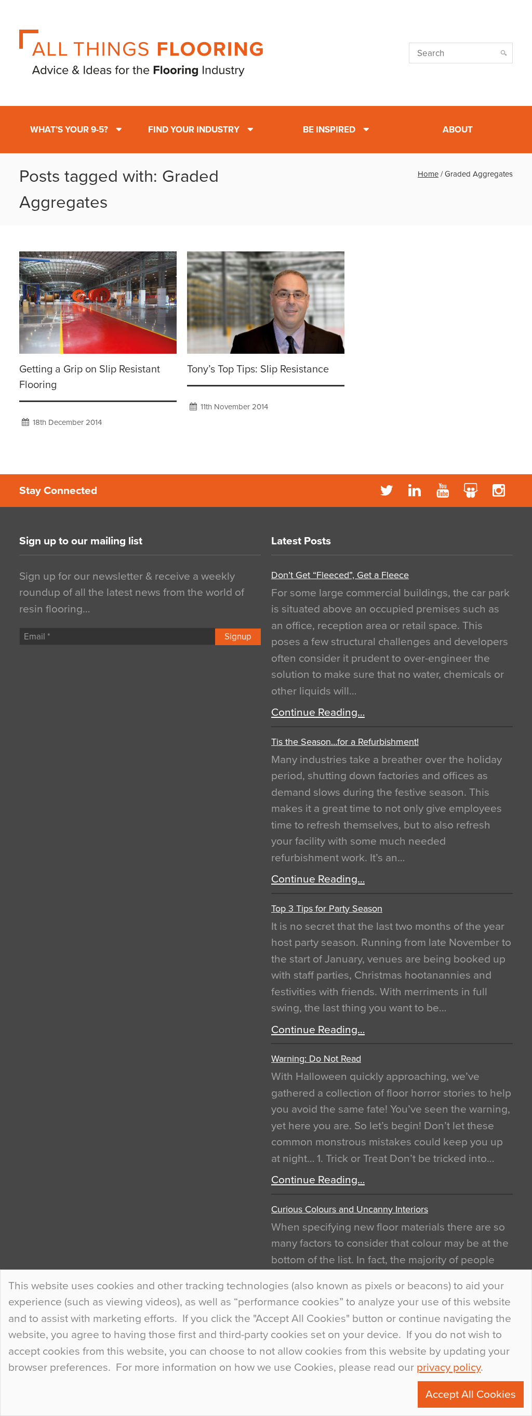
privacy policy (449, 1367)
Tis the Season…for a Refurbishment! (345, 741)
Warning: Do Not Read (316, 1058)
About (458, 129)
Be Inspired (329, 129)
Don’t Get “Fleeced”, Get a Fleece (340, 575)
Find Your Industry (194, 129)
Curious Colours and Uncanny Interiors (349, 1209)
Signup (237, 636)
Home (428, 174)
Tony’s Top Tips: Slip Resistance (258, 369)
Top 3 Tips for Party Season (326, 908)
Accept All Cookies (470, 1394)
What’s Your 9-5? (69, 129)
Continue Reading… (318, 712)
